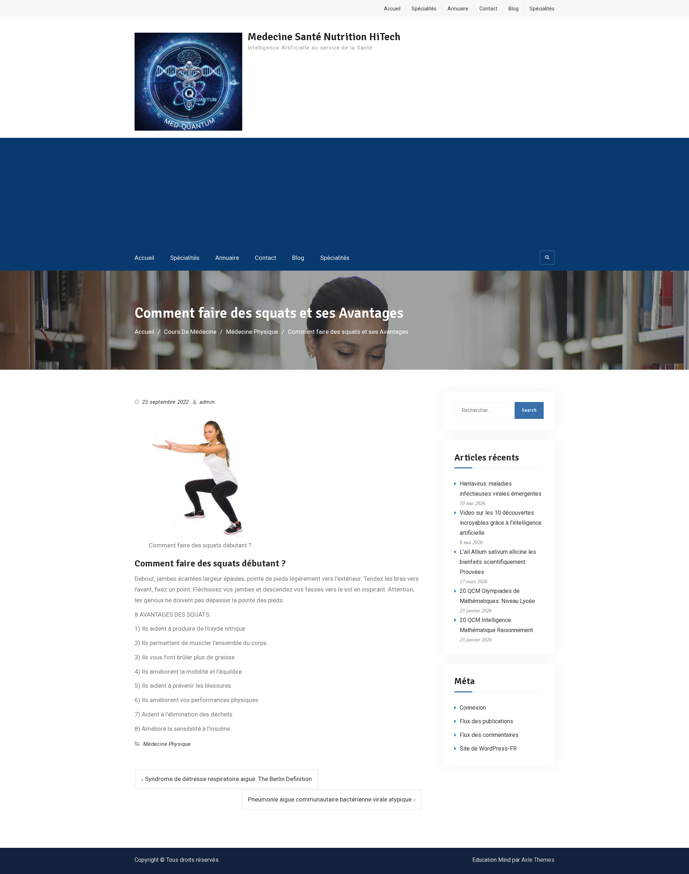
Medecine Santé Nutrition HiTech (324, 36)
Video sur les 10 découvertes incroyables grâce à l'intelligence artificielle (501, 522)
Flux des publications (486, 721)
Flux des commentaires (489, 735)
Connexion (473, 707)
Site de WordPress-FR (488, 748)
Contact (488, 8)
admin (207, 402)
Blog (513, 8)
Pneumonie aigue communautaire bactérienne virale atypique (330, 799)
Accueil (392, 8)
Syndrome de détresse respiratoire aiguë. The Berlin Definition (228, 778)
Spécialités (424, 8)
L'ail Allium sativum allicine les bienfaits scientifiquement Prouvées (498, 561)
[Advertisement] (344, 193)
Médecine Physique (167, 744)
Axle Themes (537, 859)
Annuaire (457, 8)
